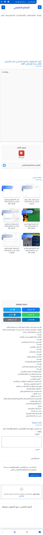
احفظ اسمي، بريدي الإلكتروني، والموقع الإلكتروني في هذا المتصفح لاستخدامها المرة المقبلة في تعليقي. (20, 468)
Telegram (8, 2)
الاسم (37, 449)
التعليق (37, 434)
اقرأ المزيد (21, 496)
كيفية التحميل (32, 2)
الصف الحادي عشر (10, 15)
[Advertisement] (20, 40)
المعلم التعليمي (21, 7)
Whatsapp (1, 2)
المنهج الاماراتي (31, 15)
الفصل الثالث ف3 (21, 15)
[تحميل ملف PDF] (21, 153)
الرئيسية (39, 15)
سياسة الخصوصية (20, 2)
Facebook (5, 2)
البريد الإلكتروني (35, 458)
